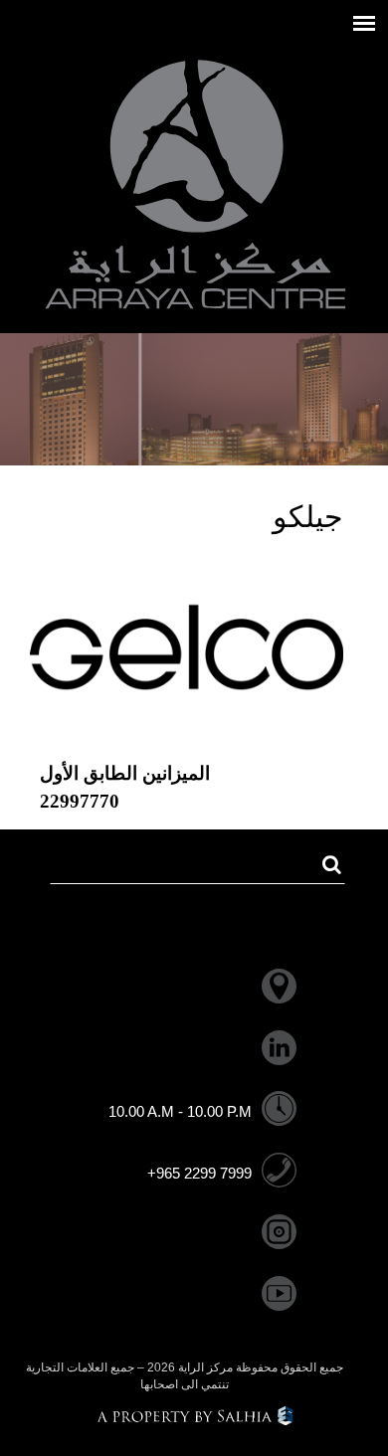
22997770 (79, 801)
